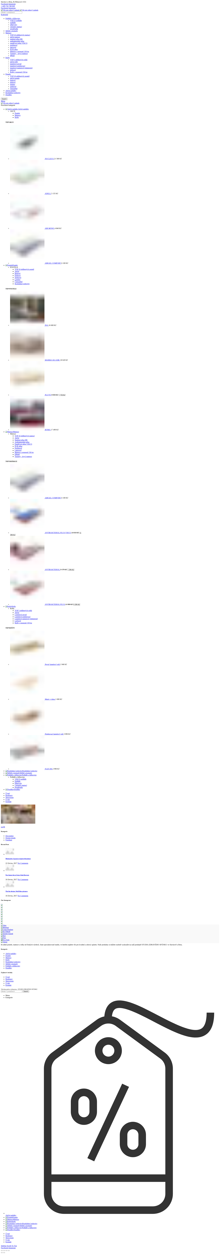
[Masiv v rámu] (27, 699)
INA (47, 325)
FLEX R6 (49, 769)
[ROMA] (27, 430)
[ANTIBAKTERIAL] (27, 570)
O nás (8, 983)
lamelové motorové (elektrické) (21, 68)
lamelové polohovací (17, 66)
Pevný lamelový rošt (52, 664)
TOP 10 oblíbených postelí (19, 76)
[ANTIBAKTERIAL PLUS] (27, 604)
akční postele (14, 78)
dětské (12, 56)
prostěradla (14, 29)
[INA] (27, 325)
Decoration (10, 836)
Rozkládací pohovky (13, 93)
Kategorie (4, 15)
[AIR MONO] (27, 228)
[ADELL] (27, 193)
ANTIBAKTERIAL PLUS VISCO (58, 533)
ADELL (48, 193)
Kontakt (8, 985)
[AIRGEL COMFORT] (27, 263)
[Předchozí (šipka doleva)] (2, 1252)
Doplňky (9, 95)
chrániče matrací (16, 27)
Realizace (9, 979)
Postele (8, 74)
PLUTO (48, 395)
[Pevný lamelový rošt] (27, 664)
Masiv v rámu (50, 699)
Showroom (10, 981)
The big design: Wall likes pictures (17, 891)
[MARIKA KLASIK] (27, 360)
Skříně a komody (12, 31)
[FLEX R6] (27, 769)
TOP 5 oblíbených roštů (18, 60)
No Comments (23, 863)
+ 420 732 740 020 (8, 6)
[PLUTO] (27, 395)
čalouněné (13, 89)
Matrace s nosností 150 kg (19, 51)
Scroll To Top (12, 1246)
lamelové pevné (15, 64)
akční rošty (14, 62)
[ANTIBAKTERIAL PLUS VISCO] (27, 533)
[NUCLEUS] (27, 159)
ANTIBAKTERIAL (52, 570)
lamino (12, 84)
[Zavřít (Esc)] (2, 1250)
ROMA (48, 430)
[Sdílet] (4, 1250)
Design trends (10, 838)
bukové (12, 80)
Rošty (8, 58)
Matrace (8, 33)
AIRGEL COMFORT (53, 263)
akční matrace (15, 37)
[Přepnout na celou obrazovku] (6, 1250)
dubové (12, 82)
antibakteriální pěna (17, 41)
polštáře (13, 23)
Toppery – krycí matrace (19, 54)
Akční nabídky (11, 91)
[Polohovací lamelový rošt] (27, 734)
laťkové (13, 70)
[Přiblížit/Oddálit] (9, 1250)
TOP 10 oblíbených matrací (20, 35)
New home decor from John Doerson (17, 875)
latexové (13, 47)
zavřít (3, 827)
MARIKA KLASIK (52, 360)
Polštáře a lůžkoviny (13, 18)
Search (4, 99)
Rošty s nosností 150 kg (18, 72)
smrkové (13, 87)
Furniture (9, 840)
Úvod (8, 977)
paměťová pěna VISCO (18, 43)
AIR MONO (50, 228)
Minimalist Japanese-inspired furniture (18, 859)
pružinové (13, 45)
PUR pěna (14, 49)
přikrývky (13, 25)
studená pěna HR (16, 39)
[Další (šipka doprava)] (4, 1252)
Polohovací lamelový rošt (54, 734)
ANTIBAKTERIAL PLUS (55, 604)
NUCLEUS (49, 159)
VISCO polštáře (16, 21)
